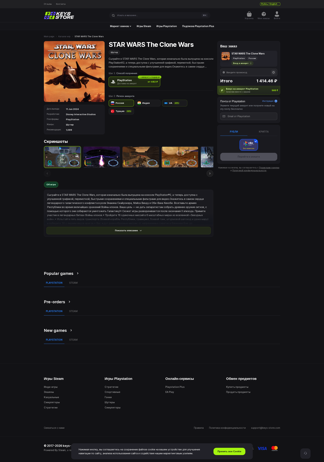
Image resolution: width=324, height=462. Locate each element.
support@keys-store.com (265, 427)
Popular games (58, 273)
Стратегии (51, 407)
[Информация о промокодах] (273, 72)
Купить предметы (237, 386)
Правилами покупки (269, 168)
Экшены (49, 391)
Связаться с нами (54, 427)
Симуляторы (52, 402)
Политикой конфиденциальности (249, 170)
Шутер (114, 52)
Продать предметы (238, 391)
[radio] (134, 82)
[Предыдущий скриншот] (47, 173)
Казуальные (51, 397)
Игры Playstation (166, 26)
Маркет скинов (119, 26)
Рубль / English (269, 4)
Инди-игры (51, 386)
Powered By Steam (55, 450)
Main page (49, 36)
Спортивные (112, 391)
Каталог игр (64, 36)
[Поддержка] (305, 453)
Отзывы (48, 4)
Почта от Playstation (232, 101)
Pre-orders (54, 301)
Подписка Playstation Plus (198, 26)
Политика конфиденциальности (227, 427)
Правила (199, 427)
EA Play (169, 391)
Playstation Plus (175, 386)
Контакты (61, 4)
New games (55, 330)
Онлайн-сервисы (179, 379)
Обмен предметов (241, 379)
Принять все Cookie (229, 451)
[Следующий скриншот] (210, 173)
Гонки (108, 397)
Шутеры (110, 402)
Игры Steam (144, 26)
